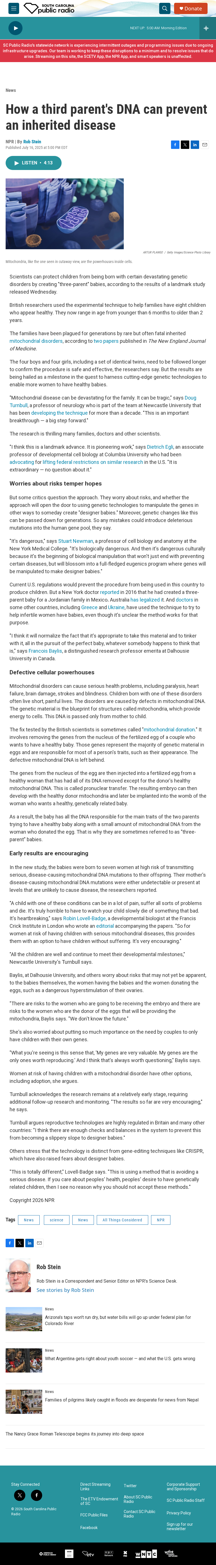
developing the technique (59, 413)
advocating (22, 462)
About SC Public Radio (138, 1499)
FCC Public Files (94, 1515)
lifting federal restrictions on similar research (92, 462)
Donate (193, 9)
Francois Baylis (45, 651)
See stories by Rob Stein (65, 1290)
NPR (161, 1220)
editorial (105, 926)
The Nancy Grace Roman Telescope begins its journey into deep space (75, 1434)
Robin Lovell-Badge (84, 918)
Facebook (89, 1528)
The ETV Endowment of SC (99, 1501)
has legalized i (146, 600)
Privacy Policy (179, 1513)
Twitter (130, 1486)
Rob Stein (32, 141)
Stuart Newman (75, 541)
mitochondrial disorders (36, 341)
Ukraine (116, 607)
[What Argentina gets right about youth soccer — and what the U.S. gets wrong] (24, 1360)
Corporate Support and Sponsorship (183, 1486)
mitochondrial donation (169, 729)
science (57, 1220)
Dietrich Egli (160, 447)
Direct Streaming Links (95, 1486)
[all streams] (207, 28)
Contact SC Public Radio (139, 1514)
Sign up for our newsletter (180, 1526)
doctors (184, 600)
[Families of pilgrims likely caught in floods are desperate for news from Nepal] (24, 1402)
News (11, 90)
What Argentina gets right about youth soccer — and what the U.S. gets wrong (120, 1358)
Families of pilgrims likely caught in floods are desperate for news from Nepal (122, 1400)
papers (111, 341)
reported (110, 592)
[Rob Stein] (18, 1275)
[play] (15, 28)
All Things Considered (122, 1220)
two (98, 341)
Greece (89, 607)
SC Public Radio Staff (186, 1500)
